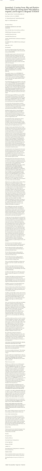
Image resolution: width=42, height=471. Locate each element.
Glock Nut (23, 464)
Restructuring (12, 0)
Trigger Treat (18, 464)
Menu (2, 0)
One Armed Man (12, 464)
